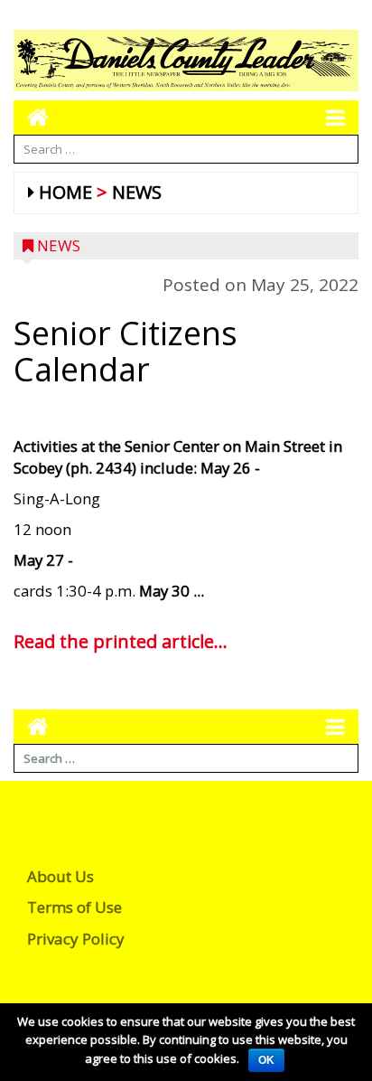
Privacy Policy (76, 938)
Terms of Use (74, 907)
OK (266, 1060)
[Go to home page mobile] (31, 117)
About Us (60, 876)
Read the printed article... (121, 641)
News (137, 192)
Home (65, 192)
